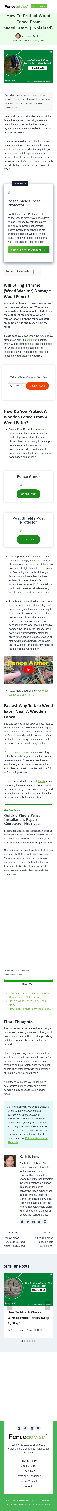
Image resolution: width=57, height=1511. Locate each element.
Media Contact (28, 1481)
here (17, 107)
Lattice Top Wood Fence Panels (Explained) (43, 1239)
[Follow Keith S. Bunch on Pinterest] (39, 1221)
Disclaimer (28, 1471)
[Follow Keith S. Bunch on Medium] (45, 1221)
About (28, 1486)
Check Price (28, 493)
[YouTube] (38, 1428)
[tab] (22, 1341)
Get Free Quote (39, 6)
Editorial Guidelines (36, 1138)
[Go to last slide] (9, 1305)
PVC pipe (37, 560)
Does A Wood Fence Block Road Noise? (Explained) (14, 1239)
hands (41, 781)
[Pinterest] (31, 1428)
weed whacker (12, 149)
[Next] (47, 1305)
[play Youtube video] (28, 670)
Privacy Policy (29, 1460)
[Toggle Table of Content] (34, 271)
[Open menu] (51, 6)
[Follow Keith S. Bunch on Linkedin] (33, 1221)
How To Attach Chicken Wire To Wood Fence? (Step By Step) (28, 1317)
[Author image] (18, 36)
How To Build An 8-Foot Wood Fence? (30, 1009)
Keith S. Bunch (31, 35)
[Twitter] (25, 1428)
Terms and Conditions (28, 1476)
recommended (21, 752)
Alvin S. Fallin (17, 1330)
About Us (13, 1142)
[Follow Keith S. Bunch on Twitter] (27, 1221)
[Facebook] (19, 1428)
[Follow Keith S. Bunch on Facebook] (22, 1221)
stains (30, 340)
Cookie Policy (28, 1466)
